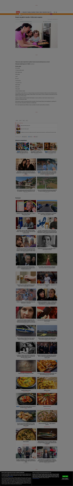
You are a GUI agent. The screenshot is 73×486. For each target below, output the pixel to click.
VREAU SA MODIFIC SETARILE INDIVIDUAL (65, 479)
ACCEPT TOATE (65, 476)
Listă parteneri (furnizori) (35, 478)
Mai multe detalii (11, 476)
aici (7, 481)
